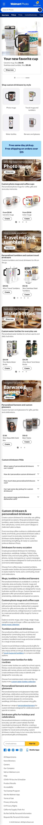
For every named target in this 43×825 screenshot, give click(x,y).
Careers (7, 765)
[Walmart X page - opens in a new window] (9, 750)
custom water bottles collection (23, 682)
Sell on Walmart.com (12, 772)
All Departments (10, 757)
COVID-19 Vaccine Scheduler (15, 780)
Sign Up (32, 743)
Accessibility (8, 787)
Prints (20, 15)
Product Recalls (10, 783)
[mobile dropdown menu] (4, 4)
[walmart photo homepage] (19, 4)
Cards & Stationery (31, 15)
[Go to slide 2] (23, 78)
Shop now (10, 70)
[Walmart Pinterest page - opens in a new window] (13, 750)
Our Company (9, 768)
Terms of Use (9, 798)
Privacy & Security (11, 802)
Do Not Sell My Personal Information (18, 813)
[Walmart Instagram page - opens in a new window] (21, 750)
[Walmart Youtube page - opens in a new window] (17, 750)
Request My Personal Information (16, 817)
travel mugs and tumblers (14, 653)
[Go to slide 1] (18, 78)
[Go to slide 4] (26, 222)
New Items (5, 15)
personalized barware (26, 705)
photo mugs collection (10, 625)
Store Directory (9, 761)
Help (5, 776)
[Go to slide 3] (27, 78)
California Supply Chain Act (14, 810)
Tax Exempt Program (12, 791)
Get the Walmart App (12, 795)
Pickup (13, 15)
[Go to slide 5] (28, 298)
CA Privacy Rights (10, 806)
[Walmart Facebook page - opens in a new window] (5, 750)
